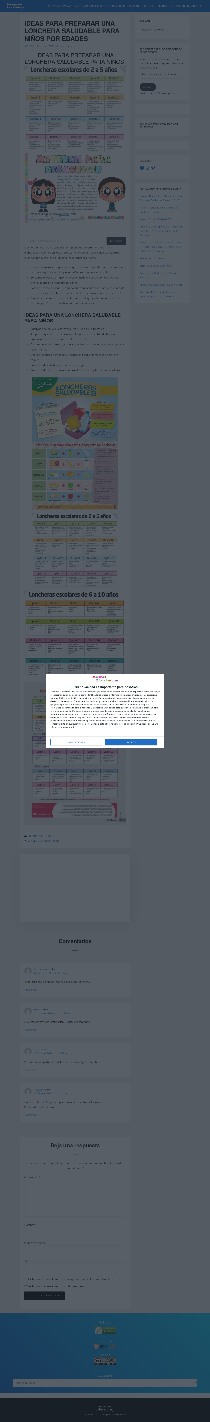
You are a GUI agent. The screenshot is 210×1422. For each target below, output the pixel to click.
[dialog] (105, 711)
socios (79, 692)
